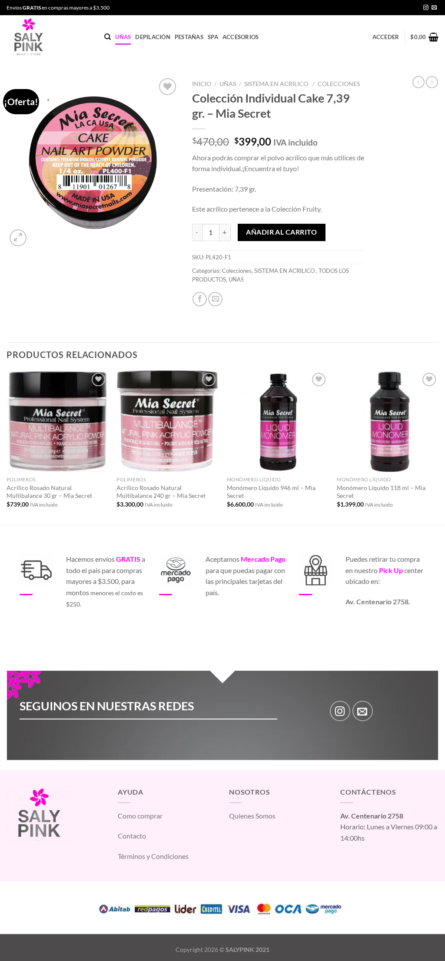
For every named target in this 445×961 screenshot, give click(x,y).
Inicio (201, 83)
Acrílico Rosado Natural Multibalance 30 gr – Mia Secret (49, 492)
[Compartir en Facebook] (200, 299)
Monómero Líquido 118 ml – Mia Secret (381, 492)
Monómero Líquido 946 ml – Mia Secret (271, 492)
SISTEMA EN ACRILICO (276, 83)
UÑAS (123, 36)
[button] (419, 935)
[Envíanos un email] (434, 8)
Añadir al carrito (281, 232)
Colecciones (339, 83)
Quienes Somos (252, 816)
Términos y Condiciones (153, 856)
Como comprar (140, 816)
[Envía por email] (215, 299)
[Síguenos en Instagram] (425, 8)
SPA (213, 36)
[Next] (438, 447)
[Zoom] (18, 237)
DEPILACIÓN (152, 36)
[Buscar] (107, 37)
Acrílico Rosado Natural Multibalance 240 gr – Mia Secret (161, 492)
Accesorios (240, 36)
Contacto (132, 836)
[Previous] (6, 447)
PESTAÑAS (189, 36)
